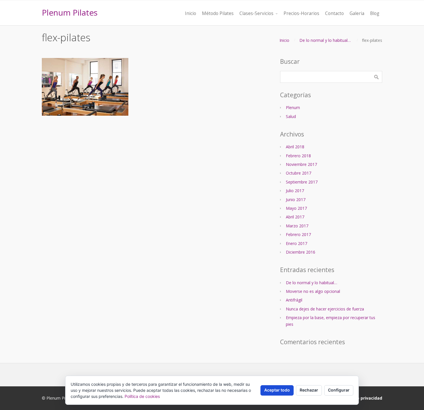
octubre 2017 (298, 173)
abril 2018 (295, 146)
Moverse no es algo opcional (313, 291)
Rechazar (309, 389)
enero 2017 (296, 243)
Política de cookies (142, 396)
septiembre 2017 (302, 182)
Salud (291, 116)
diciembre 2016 (300, 252)
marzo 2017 (297, 226)
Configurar (339, 389)
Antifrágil (294, 300)
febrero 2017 (298, 234)
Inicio (284, 40)
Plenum (293, 107)
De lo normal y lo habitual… (325, 40)
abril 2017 (295, 217)
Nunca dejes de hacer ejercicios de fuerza (325, 309)
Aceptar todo (277, 389)
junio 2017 (295, 199)
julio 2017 (295, 190)
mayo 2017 (296, 208)
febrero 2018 (298, 155)
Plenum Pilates (69, 12)
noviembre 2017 (301, 164)
